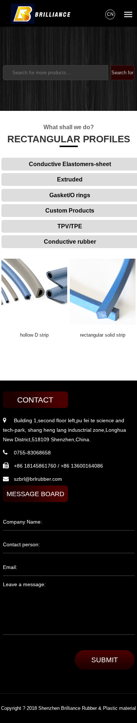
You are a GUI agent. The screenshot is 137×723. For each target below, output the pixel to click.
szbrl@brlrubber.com (38, 479)
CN (110, 14)
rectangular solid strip (102, 335)
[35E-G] (34, 323)
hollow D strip (34, 335)
